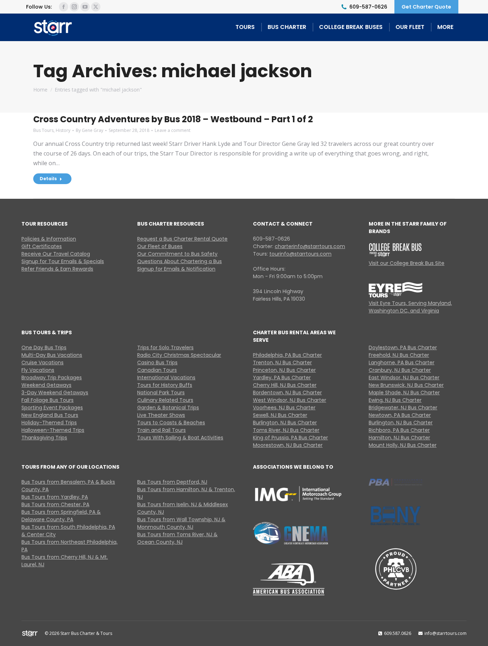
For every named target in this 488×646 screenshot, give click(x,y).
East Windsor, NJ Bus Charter (404, 377)
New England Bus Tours (49, 415)
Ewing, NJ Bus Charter (395, 400)
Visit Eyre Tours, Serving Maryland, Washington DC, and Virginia (410, 307)
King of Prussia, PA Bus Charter (290, 437)
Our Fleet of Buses (160, 246)
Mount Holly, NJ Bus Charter (403, 445)
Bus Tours (43, 130)
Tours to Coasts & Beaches (171, 422)
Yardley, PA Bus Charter (282, 377)
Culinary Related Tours (165, 400)
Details (48, 179)
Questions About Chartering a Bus (179, 261)
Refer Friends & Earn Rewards (57, 268)
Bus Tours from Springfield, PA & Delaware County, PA (61, 515)
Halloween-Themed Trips (52, 430)
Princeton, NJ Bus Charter (284, 370)
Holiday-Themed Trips (49, 422)
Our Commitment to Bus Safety (177, 253)
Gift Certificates (41, 246)
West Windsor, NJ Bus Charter (289, 400)
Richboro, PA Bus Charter (399, 430)
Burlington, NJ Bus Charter (285, 422)
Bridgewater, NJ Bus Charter (403, 407)
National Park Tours (161, 392)
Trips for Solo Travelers (165, 347)
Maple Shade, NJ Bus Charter (404, 392)
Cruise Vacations (42, 362)
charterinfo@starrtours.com (310, 246)
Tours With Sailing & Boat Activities (180, 437)
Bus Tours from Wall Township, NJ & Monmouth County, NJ (181, 523)
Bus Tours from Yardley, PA (54, 496)
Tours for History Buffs (164, 385)
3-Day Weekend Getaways (54, 392)
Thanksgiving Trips (44, 437)
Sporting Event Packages (52, 407)
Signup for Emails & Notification (176, 268)
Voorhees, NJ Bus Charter (284, 407)
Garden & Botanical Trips (168, 407)
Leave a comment (172, 130)
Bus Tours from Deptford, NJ (172, 481)
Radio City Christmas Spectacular (179, 355)
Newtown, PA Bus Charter (400, 415)
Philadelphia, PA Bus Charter (287, 355)
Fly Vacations (37, 370)
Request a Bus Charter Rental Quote (182, 238)
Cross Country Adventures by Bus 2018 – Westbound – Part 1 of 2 (174, 119)
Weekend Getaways (46, 385)
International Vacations (166, 377)
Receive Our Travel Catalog (55, 253)
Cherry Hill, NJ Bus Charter (285, 385)
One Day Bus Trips (43, 347)
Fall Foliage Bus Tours (47, 400)
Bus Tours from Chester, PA (55, 504)
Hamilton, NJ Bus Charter (399, 437)
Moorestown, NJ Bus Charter (288, 445)
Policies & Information (48, 238)
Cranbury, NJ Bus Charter (400, 370)
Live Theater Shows (161, 415)
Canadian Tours (157, 370)
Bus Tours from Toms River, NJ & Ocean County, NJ (177, 538)
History (63, 130)
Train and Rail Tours (161, 430)
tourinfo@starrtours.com (300, 253)
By (89, 130)
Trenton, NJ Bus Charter (282, 362)
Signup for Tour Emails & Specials (62, 261)
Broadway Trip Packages (51, 377)
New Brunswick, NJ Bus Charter (406, 385)
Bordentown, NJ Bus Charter (287, 392)
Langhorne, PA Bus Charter (401, 362)
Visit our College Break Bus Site (406, 263)
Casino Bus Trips (157, 362)
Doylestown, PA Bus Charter (403, 347)
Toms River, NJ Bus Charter (286, 430)
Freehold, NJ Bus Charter (399, 355)
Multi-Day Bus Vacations (51, 355)
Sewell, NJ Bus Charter (280, 415)
